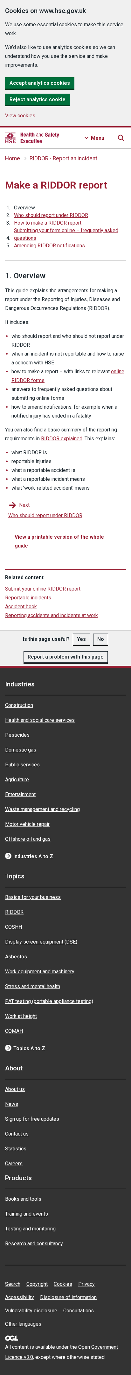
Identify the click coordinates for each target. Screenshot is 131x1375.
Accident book (21, 607)
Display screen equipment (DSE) (41, 942)
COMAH (14, 1031)
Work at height (21, 1016)
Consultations (78, 1311)
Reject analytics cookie (38, 99)
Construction (19, 705)
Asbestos (16, 957)
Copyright (37, 1284)
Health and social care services (40, 720)
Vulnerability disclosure (31, 1311)
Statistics (15, 1149)
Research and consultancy (34, 1244)
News (11, 1104)
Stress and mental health (32, 986)
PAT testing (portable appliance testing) (49, 1001)
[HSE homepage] (32, 138)
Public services (22, 765)
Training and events (26, 1214)
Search (12, 1284)
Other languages (23, 1324)
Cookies (63, 1284)
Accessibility (19, 1297)
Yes (81, 639)
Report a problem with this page (66, 657)
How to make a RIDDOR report (47, 223)
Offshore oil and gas (28, 839)
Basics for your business (33, 897)
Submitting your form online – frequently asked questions (66, 234)
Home (12, 158)
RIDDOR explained (61, 439)
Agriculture (17, 780)
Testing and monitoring (30, 1229)
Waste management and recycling (42, 809)
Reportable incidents (28, 598)
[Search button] (121, 137)
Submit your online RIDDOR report (42, 589)
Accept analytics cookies (40, 83)
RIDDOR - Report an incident (63, 158)
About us (15, 1089)
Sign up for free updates (32, 1119)
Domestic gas (20, 750)
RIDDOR (14, 912)
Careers (14, 1164)
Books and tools (23, 1199)
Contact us (17, 1134)
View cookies (20, 116)
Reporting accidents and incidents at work (51, 615)
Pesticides (17, 735)
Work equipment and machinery (39, 972)
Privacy (86, 1284)
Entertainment (20, 794)
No (100, 639)
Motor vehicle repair (27, 824)
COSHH (13, 927)
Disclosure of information (68, 1297)
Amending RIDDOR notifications (49, 246)
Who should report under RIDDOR (51, 215)
